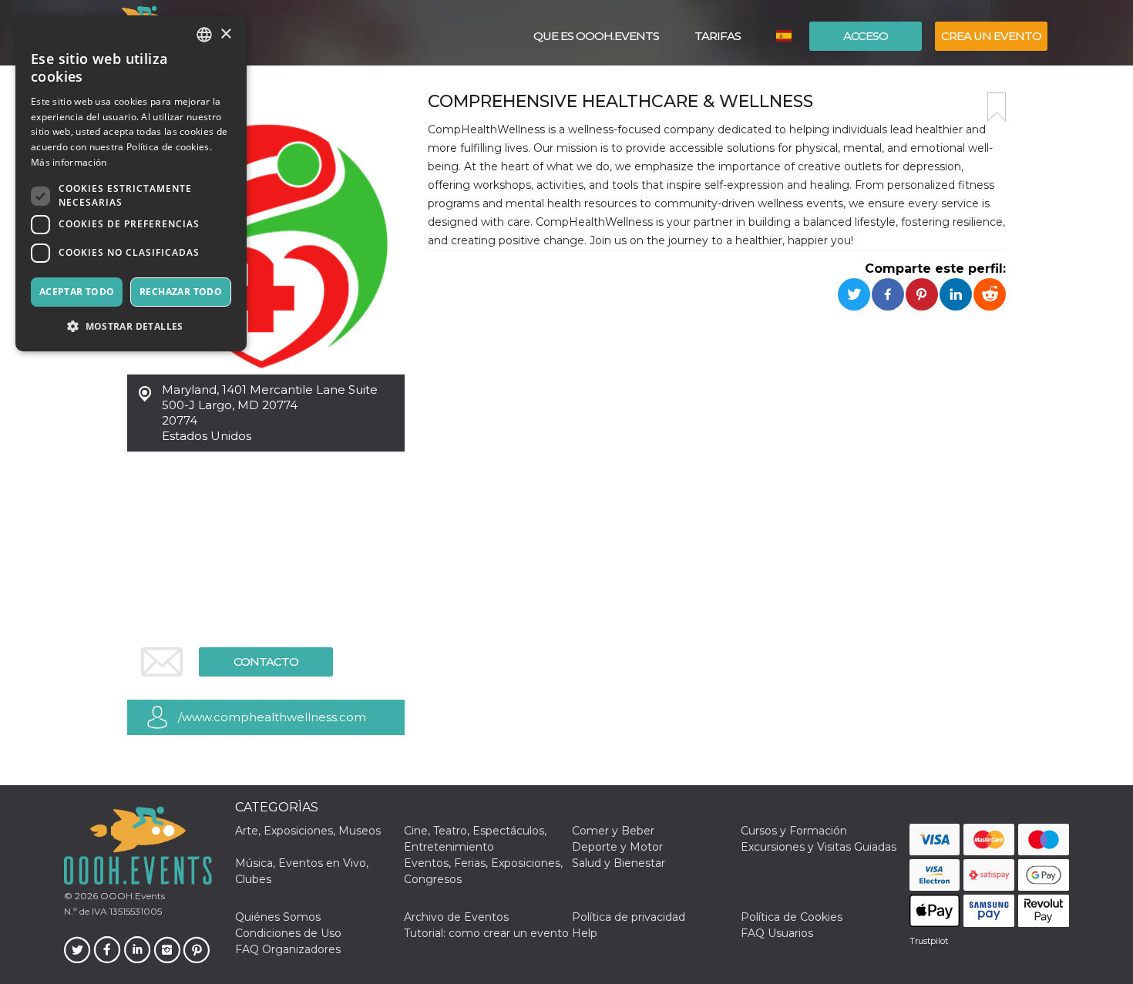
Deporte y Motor (617, 847)
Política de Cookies (791, 917)
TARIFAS (717, 36)
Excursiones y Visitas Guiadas (818, 847)
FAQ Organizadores (288, 949)
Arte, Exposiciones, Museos (308, 831)
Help (584, 933)
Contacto (266, 661)
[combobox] (204, 34)
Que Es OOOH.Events (596, 36)
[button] (131, 326)
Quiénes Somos (278, 917)
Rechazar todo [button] (181, 291)
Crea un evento (991, 36)
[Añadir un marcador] (996, 107)
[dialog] (131, 183)
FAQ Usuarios (777, 933)
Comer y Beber (613, 831)
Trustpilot (928, 940)
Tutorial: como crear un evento (486, 933)
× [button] (225, 34)
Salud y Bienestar (618, 863)
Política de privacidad (628, 917)
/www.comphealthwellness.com (272, 717)
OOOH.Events (131, 896)
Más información (69, 162)
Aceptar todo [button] (77, 291)
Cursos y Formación (794, 831)
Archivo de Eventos (456, 917)
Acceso (865, 36)
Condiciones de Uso (288, 933)
